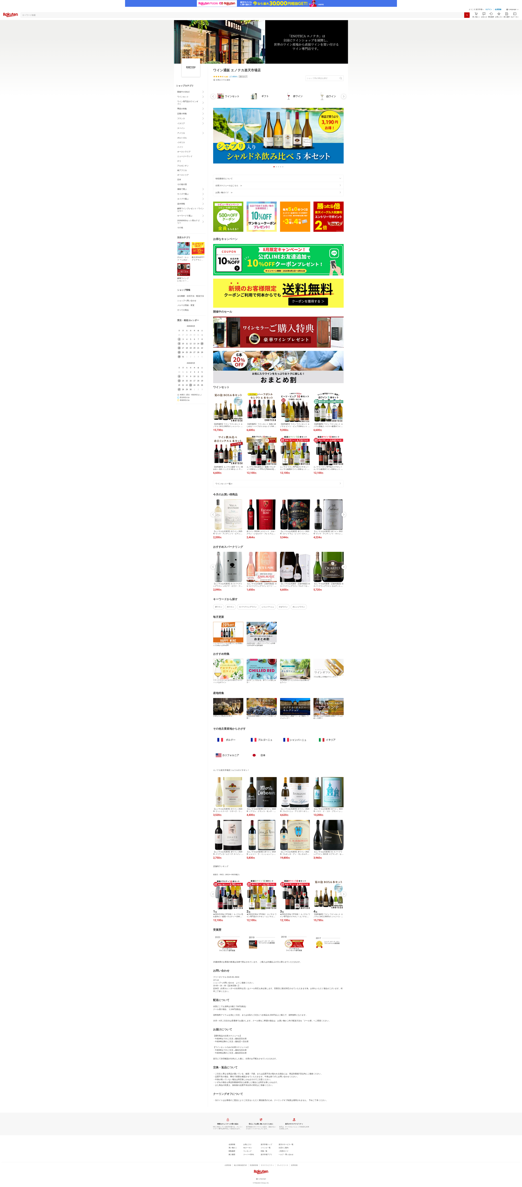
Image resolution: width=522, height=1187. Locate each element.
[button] (512, 9)
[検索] (467, 15)
